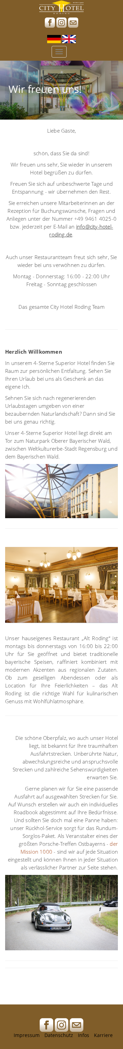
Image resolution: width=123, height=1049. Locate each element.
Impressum (27, 1035)
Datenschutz (58, 1035)
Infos (83, 1035)
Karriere (103, 1035)
